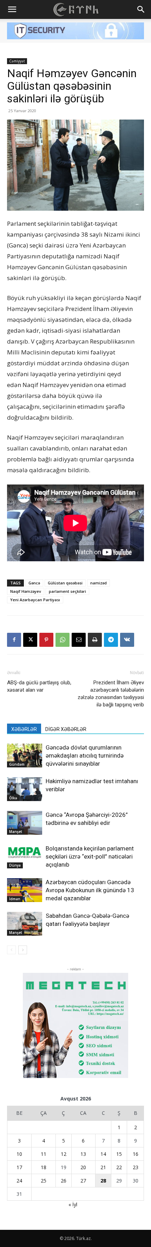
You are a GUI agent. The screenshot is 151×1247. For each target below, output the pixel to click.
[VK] (127, 640)
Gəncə (34, 582)
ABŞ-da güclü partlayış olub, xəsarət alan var (39, 686)
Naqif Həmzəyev (25, 591)
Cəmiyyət (17, 61)
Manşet (15, 831)
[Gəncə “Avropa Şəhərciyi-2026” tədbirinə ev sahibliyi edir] (24, 823)
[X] (30, 640)
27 (83, 1180)
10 (19, 1154)
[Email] (79, 640)
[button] (12, 9)
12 (63, 1154)
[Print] (95, 640)
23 (135, 1167)
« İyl (72, 1204)
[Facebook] (14, 640)
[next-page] (22, 950)
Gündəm (17, 764)
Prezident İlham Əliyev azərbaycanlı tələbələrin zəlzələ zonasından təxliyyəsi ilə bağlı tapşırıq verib (111, 693)
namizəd (98, 582)
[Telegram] (111, 640)
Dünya (15, 865)
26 (63, 1180)
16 (135, 1154)
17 (19, 1167)
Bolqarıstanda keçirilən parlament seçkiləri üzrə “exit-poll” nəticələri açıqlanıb (90, 856)
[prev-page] (11, 950)
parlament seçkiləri (67, 591)
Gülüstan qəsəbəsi (65, 582)
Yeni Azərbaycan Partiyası (35, 599)
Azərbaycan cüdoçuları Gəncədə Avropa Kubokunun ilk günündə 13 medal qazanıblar (90, 890)
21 (103, 1167)
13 (83, 1154)
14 (103, 1154)
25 (43, 1180)
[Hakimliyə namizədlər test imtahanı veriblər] (24, 789)
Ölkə (13, 797)
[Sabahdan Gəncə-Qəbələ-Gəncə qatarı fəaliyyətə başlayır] (24, 924)
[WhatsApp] (62, 640)
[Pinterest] (46, 640)
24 (19, 1180)
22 (119, 1167)
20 (83, 1167)
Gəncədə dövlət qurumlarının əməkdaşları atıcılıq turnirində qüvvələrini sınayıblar (85, 755)
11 (43, 1154)
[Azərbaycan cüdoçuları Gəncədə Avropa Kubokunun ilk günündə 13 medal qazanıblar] (24, 890)
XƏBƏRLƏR (24, 729)
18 (43, 1167)
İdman (14, 898)
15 (119, 1154)
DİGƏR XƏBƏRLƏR (65, 729)
